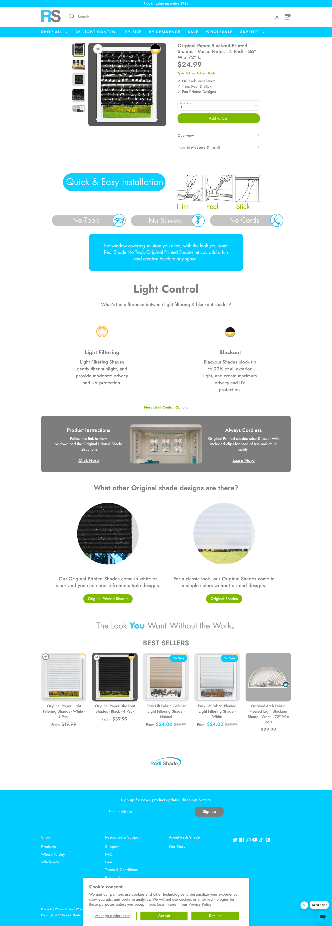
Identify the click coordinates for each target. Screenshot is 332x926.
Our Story (177, 846)
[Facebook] (241, 840)
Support (250, 31)
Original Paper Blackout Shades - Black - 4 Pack (115, 708)
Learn (110, 862)
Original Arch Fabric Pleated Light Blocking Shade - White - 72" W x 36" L (268, 714)
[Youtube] (254, 840)
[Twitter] (235, 840)
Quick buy (64, 694)
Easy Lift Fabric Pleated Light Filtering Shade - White (217, 711)
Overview (186, 135)
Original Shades (224, 599)
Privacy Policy (200, 904)
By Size (133, 31)
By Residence (164, 31)
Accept (164, 916)
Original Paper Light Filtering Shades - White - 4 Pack (64, 711)
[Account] (277, 17)
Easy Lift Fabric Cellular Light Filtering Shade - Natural (166, 711)
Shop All (52, 31)
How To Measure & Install (199, 147)
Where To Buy (53, 854)
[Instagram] (248, 840)
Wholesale (219, 31)
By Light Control (97, 31)
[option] (127, 86)
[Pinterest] (268, 840)
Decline (215, 916)
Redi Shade (73, 915)
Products (48, 846)
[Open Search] (72, 16)
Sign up (209, 811)
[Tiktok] (261, 840)
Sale (193, 31)
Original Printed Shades (201, 73)
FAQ (108, 854)
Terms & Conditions (121, 870)
